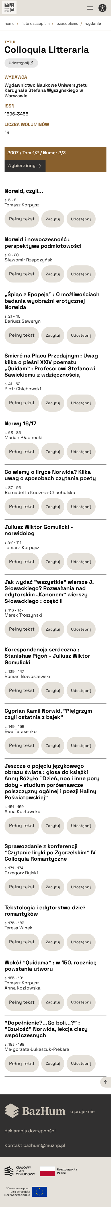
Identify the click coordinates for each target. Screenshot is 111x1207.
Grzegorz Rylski (21, 872)
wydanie (93, 23)
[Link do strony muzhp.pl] (9, 8)
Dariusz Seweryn (23, 321)
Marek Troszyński (23, 615)
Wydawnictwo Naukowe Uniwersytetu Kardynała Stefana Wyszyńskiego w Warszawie (46, 90)
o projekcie (82, 1111)
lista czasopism (36, 23)
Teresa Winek (18, 927)
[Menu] (90, 8)
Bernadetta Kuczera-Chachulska (40, 492)
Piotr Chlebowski (23, 388)
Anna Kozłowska (22, 811)
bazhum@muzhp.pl (44, 1145)
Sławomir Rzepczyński (29, 260)
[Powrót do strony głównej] (35, 1111)
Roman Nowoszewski (27, 676)
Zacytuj (53, 219)
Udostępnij (81, 219)
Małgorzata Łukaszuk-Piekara (37, 1049)
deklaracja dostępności (30, 1131)
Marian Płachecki (23, 437)
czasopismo (67, 23)
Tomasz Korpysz (22, 205)
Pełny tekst (21, 219)
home (10, 23)
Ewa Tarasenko (21, 731)
